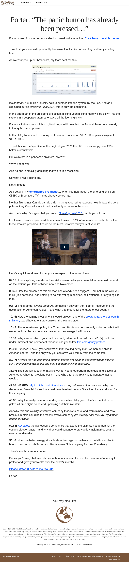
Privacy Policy (69, 556)
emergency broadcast (43, 191)
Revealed (23, 425)
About (60, 556)
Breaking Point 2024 (71, 213)
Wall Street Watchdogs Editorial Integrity (90, 556)
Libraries (24, 3)
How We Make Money (113, 556)
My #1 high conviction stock (46, 385)
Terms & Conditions (114, 559)
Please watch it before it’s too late (31, 469)
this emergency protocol (91, 342)
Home (53, 556)
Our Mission (41, 3)
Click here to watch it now (102, 38)
